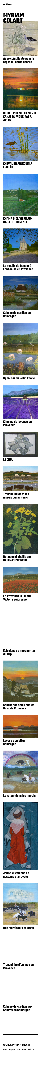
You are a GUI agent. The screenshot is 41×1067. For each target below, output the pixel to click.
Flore (24, 1049)
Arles (18, 1049)
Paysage (12, 1049)
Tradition (30, 1049)
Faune (5, 1049)
